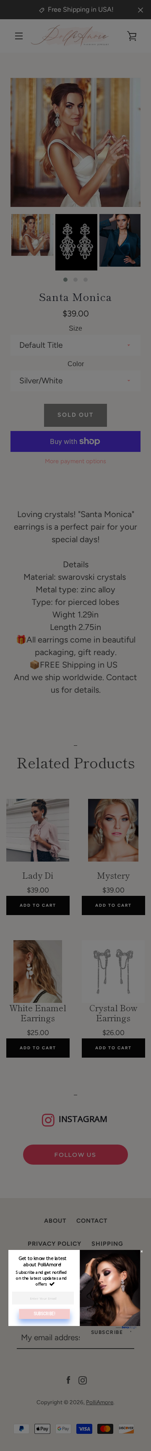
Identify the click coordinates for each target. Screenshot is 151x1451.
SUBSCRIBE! (44, 1313)
